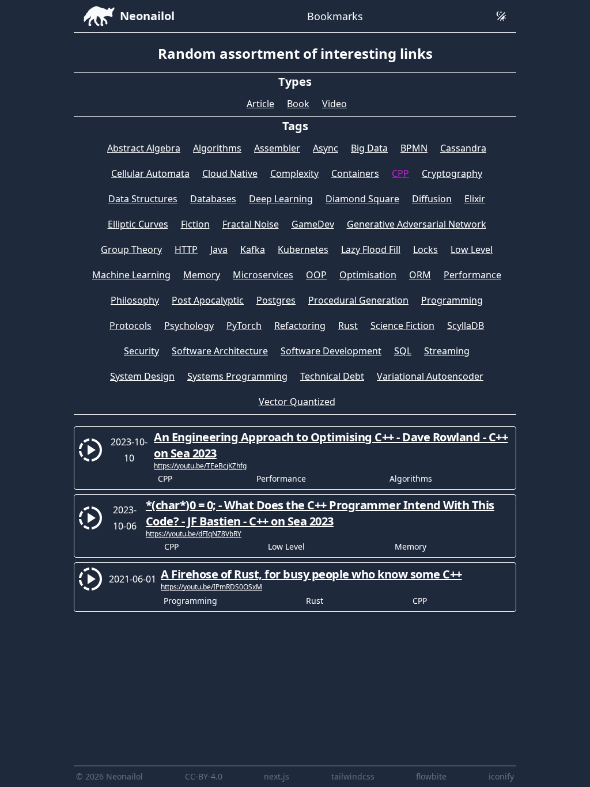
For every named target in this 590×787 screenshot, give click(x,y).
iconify (501, 776)
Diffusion (432, 198)
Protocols (130, 325)
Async (325, 148)
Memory (201, 274)
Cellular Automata (150, 173)
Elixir (474, 198)
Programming (452, 300)
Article (260, 103)
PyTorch (244, 325)
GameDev (313, 224)
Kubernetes (303, 249)
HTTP (186, 249)
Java (219, 249)
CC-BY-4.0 (203, 776)
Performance (472, 274)
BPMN (414, 148)
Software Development (331, 351)
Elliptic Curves (138, 224)
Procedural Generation (358, 300)
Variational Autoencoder (430, 376)
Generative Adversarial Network (416, 224)
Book (298, 103)
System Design (142, 376)
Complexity (294, 173)
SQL (402, 351)
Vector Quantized (297, 401)
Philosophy (135, 300)
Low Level (472, 249)
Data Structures (142, 198)
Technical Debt (332, 376)
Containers (355, 173)
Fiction (195, 224)
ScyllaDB (465, 325)
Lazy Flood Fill (370, 249)
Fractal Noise (250, 224)
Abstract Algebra (143, 148)
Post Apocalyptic (208, 300)
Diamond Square (362, 198)
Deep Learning (281, 198)
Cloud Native (230, 173)
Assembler (277, 148)
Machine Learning (131, 274)
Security (141, 351)
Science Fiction (402, 325)
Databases (213, 198)
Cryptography (452, 173)
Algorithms (217, 148)
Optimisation (367, 274)
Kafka (252, 249)
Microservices (263, 274)
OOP (316, 274)
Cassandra (463, 148)
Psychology (189, 325)
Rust (348, 325)
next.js (276, 776)
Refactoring (300, 325)
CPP (400, 173)
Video (334, 103)
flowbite (431, 776)
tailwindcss (353, 776)
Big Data (369, 148)
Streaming (447, 351)
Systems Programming (237, 376)
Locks (425, 249)
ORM (420, 274)
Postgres (276, 300)
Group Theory (131, 249)
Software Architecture (220, 351)
